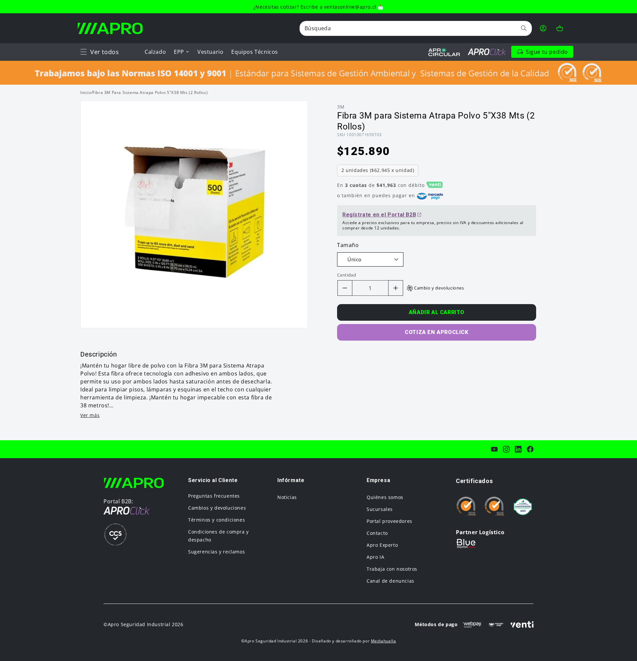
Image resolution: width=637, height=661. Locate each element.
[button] (83, 51)
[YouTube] (494, 449)
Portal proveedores (389, 521)
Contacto (377, 533)
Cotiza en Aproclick (436, 332)
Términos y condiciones (216, 520)
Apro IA (375, 557)
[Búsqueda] (524, 28)
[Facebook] (530, 449)
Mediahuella (383, 641)
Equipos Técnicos (254, 51)
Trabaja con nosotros (392, 569)
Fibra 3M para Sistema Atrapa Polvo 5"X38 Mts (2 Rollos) (150, 92)
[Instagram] (506, 449)
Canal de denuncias (390, 581)
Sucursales (380, 509)
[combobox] (416, 28)
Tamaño (348, 245)
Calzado (155, 51)
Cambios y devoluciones (217, 508)
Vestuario (210, 51)
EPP (179, 51)
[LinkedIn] (518, 449)
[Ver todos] (83, 51)
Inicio (85, 92)
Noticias (287, 497)
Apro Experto (382, 545)
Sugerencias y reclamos (216, 551)
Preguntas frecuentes (214, 496)
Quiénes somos (385, 497)
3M (340, 107)
